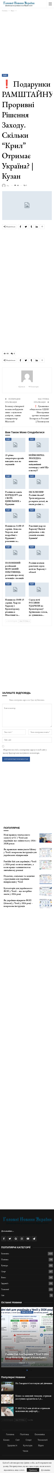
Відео (5, 75)
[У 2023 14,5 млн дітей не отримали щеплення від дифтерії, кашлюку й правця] (7, 1411)
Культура (4, 1265)
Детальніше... (7, 1231)
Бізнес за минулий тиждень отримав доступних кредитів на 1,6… (33, 1397)
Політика (4, 1259)
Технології (5, 1289)
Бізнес (3, 1277)
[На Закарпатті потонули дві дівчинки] (7, 1386)
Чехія (25, 1451)
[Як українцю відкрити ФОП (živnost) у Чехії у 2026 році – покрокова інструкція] (45, 903)
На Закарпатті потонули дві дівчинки (33, 1383)
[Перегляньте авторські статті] (27, 376)
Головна (10, 1434)
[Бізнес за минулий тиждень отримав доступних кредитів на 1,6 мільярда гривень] (7, 1399)
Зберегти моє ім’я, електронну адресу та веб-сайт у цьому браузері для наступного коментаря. (25, 751)
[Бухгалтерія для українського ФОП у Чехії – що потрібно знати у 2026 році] (45, 891)
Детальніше (45, 1470)
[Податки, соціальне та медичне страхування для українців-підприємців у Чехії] (45, 879)
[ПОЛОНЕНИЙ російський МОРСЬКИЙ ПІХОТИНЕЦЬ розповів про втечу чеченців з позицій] (15, 553)
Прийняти (33, 1470)
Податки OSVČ (27, 1312)
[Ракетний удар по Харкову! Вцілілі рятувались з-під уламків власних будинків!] (39, 516)
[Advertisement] (27, 43)
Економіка (5, 1253)
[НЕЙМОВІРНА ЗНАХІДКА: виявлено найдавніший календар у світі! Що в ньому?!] (39, 445)
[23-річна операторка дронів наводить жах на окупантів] (15, 445)
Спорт (3, 1271)
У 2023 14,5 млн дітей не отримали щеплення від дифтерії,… (32, 1410)
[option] (27, 1337)
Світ (2, 1295)
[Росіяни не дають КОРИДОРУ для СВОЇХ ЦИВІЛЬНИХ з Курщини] (15, 482)
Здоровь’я (4, 1283)
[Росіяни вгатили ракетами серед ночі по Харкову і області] (39, 553)
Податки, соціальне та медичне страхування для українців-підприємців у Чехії (27, 1354)
